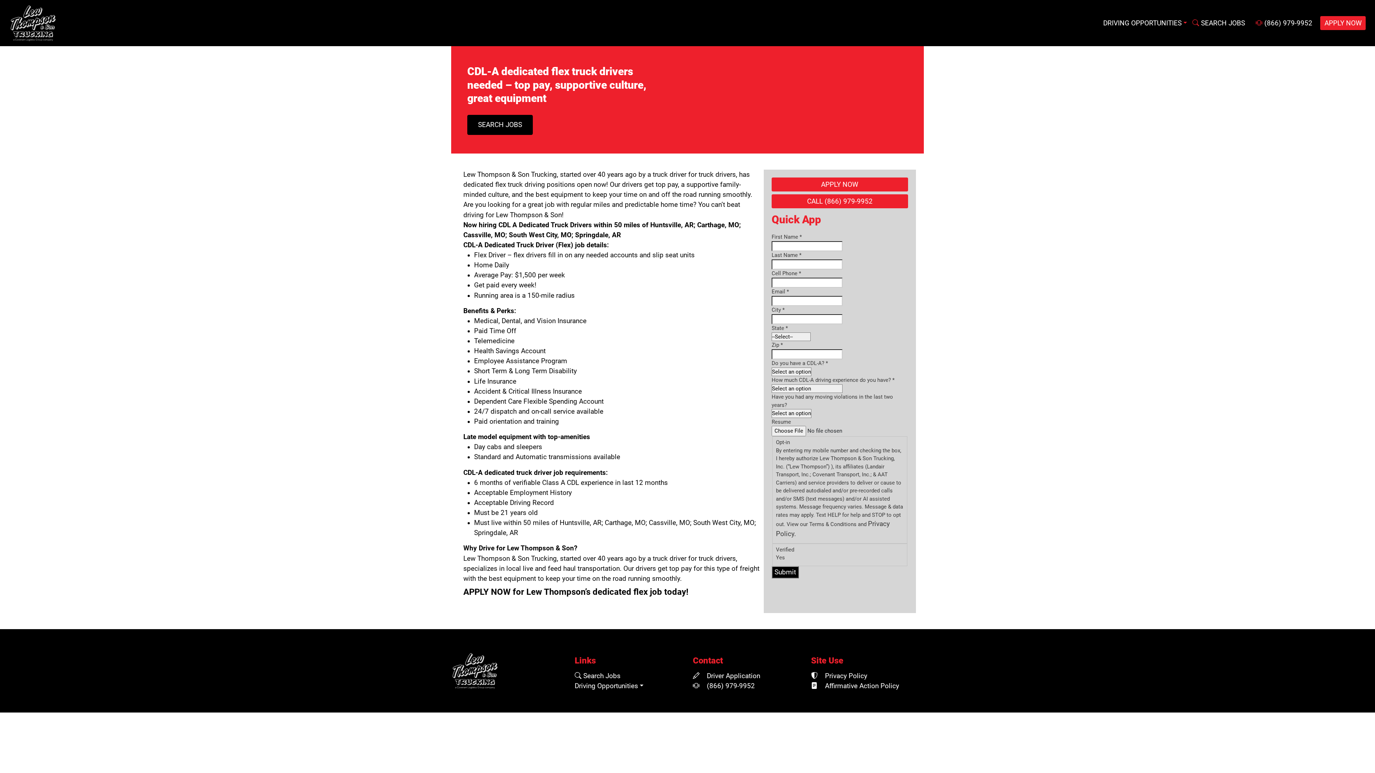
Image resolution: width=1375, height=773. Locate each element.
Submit (785, 572)
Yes (780, 557)
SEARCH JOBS (1222, 23)
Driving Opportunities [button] (1142, 23)
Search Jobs (601, 676)
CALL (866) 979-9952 (840, 201)
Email (780, 291)
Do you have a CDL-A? (800, 363)
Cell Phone (786, 273)
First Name (787, 237)
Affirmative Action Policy (861, 686)
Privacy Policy (845, 676)
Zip (777, 345)
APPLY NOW (1343, 23)
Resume (781, 422)
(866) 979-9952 (1287, 23)
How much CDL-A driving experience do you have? (833, 380)
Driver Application (732, 676)
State (780, 328)
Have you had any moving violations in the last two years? (832, 401)
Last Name (786, 255)
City (778, 310)
